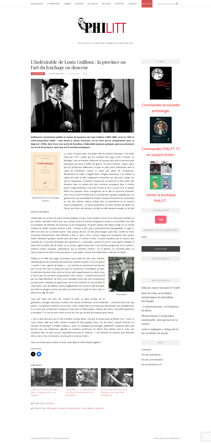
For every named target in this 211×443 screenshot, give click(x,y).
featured (62, 408)
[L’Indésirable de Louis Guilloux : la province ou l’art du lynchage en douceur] (82, 105)
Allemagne (52, 408)
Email (143, 237)
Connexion (146, 349)
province (100, 408)
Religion (106, 4)
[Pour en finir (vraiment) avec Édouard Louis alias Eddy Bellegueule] (117, 377)
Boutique (147, 4)
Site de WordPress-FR (151, 364)
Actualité (93, 4)
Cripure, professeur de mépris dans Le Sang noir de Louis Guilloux (44, 392)
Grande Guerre (74, 408)
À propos (119, 4)
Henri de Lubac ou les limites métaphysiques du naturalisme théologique (157, 297)
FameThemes (174, 438)
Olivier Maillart (57, 74)
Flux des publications (151, 354)
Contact (132, 4)
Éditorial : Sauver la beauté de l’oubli (160, 287)
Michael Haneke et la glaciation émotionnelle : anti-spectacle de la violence (159, 319)
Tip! (160, 219)
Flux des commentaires (152, 359)
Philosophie (37, 4)
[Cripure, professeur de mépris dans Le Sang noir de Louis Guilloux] (47, 377)
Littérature (53, 4)
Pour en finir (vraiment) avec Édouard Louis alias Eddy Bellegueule (114, 392)
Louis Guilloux (88, 408)
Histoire (79, 4)
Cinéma (67, 4)
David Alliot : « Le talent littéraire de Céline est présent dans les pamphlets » (81, 392)
